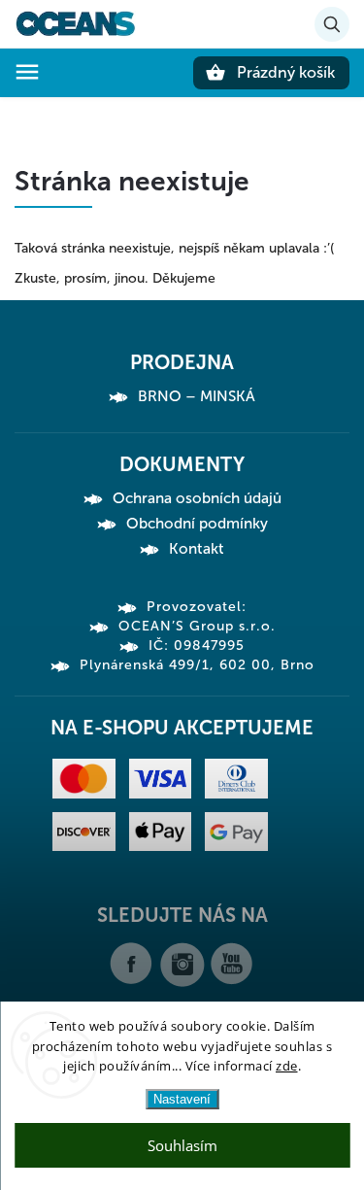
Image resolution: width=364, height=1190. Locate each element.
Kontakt (196, 549)
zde (287, 1065)
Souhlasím (182, 1145)
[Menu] (27, 71)
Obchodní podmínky (197, 523)
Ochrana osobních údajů (197, 498)
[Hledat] (331, 24)
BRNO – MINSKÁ (196, 396)
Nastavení (182, 1099)
